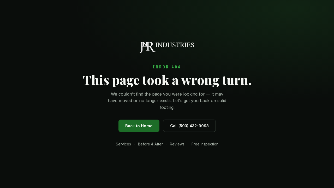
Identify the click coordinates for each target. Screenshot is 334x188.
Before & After (150, 144)
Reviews (177, 144)
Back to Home (139, 125)
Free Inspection (205, 144)
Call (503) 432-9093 (189, 125)
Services (123, 144)
